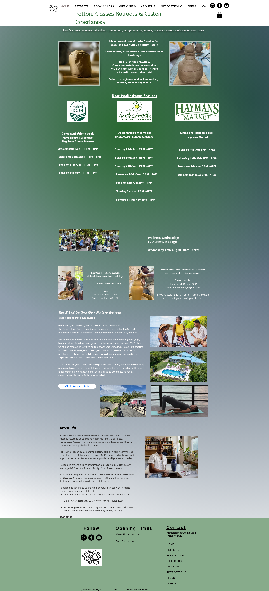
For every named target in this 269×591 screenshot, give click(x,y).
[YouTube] (226, 5)
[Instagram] (212, 5)
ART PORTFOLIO (177, 572)
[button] (219, 15)
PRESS (171, 577)
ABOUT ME (173, 566)
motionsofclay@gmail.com (186, 287)
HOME (170, 544)
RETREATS (173, 549)
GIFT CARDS (174, 561)
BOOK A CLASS (176, 555)
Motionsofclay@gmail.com (181, 532)
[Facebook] (219, 5)
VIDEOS (171, 583)
